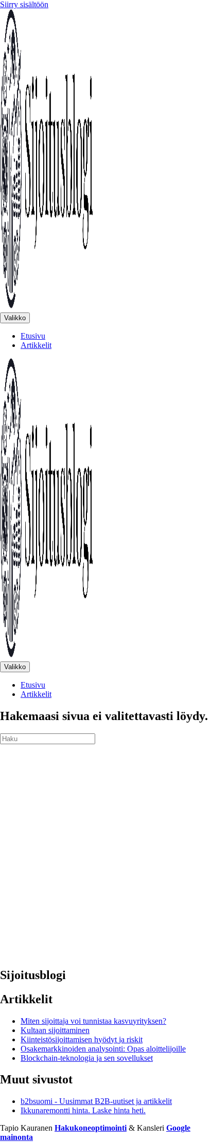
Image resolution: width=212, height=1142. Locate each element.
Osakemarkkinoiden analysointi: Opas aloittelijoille (103, 1048)
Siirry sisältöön (24, 4)
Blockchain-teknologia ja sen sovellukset (87, 1058)
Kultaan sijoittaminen (55, 1030)
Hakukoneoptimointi (91, 1127)
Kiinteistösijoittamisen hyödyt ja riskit (82, 1039)
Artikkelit (36, 345)
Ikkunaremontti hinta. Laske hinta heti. (83, 1110)
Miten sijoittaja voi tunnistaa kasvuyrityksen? (93, 1021)
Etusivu (33, 335)
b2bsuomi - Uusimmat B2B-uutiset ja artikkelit (96, 1101)
